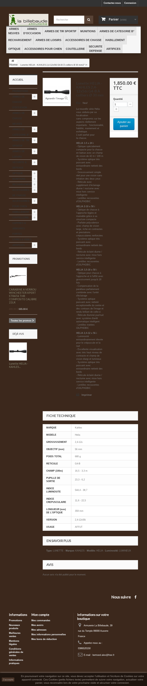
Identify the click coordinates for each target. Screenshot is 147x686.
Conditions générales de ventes (16, 652)
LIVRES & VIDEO (21, 239)
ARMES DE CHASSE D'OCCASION (19, 102)
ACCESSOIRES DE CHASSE (20, 193)
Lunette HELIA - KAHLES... (18, 365)
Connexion (130, 3)
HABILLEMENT (20, 212)
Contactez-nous (112, 3)
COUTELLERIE (20, 217)
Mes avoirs (37, 625)
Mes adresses (38, 629)
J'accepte (8, 679)
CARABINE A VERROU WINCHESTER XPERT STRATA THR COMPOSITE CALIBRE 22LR (23, 296)
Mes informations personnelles (48, 634)
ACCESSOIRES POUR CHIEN (20, 204)
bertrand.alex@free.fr (103, 655)
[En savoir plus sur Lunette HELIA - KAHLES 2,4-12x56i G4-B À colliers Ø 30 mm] (18, 351)
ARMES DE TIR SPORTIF (20, 143)
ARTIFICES (18, 245)
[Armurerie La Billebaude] (28, 20)
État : (79, 103)
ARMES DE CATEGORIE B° (20, 132)
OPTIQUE (17, 173)
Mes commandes (40, 620)
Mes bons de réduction (44, 639)
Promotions (21, 258)
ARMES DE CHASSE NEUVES (18, 118)
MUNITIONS (18, 179)
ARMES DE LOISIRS (18, 154)
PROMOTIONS (20, 91)
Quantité (118, 99)
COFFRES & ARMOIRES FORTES (19, 228)
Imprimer (87, 395)
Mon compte (40, 615)
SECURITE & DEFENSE (19, 165)
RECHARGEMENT (22, 184)
